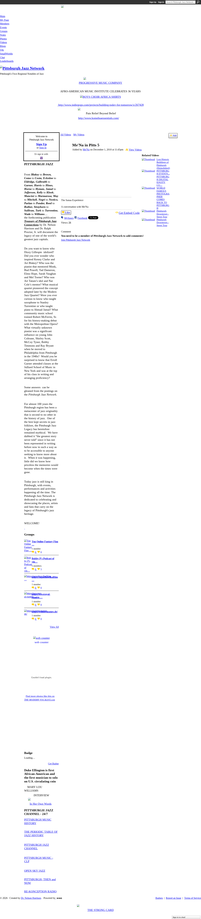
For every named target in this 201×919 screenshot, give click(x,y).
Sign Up (152, 2)
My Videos (78, 134)
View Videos (135, 149)
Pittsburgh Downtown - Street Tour (163, 214)
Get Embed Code (129, 213)
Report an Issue (173, 898)
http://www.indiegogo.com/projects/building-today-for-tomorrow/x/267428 (101, 104)
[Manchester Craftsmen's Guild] (24, 528)
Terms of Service (192, 898)
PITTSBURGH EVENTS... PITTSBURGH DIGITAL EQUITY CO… (163, 177)
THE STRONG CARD (100, 910)
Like (67, 212)
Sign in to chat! (179, 917)
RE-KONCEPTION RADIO (40, 891)
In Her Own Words (41, 803)
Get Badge (53, 763)
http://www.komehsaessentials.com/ (98, 118)
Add (175, 135)
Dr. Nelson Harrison (31, 898)
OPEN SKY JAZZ (34, 870)
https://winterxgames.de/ (45, 611)
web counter (42, 642)
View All (54, 627)
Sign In (161, 2)
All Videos (65, 134)
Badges (159, 898)
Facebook (82, 218)
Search (198, 2)
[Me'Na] (66, 151)
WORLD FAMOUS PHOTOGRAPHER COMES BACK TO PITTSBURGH (163, 198)
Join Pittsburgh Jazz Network (75, 240)
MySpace (69, 218)
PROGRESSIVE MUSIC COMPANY (100, 82)
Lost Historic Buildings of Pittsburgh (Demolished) (163, 163)
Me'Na (86, 149)
